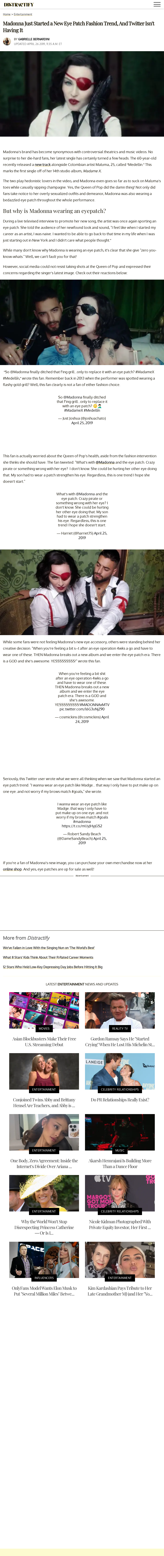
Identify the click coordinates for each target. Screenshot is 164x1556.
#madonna (82, 821)
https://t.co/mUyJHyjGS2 (82, 826)
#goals (102, 817)
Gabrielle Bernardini (34, 39)
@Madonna (72, 397)
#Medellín (92, 410)
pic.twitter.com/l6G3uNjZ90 (82, 709)
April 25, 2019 (82, 423)
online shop (12, 869)
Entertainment (23, 14)
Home (7, 14)
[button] (158, 5)
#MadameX (73, 410)
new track (43, 164)
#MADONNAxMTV (94, 704)
